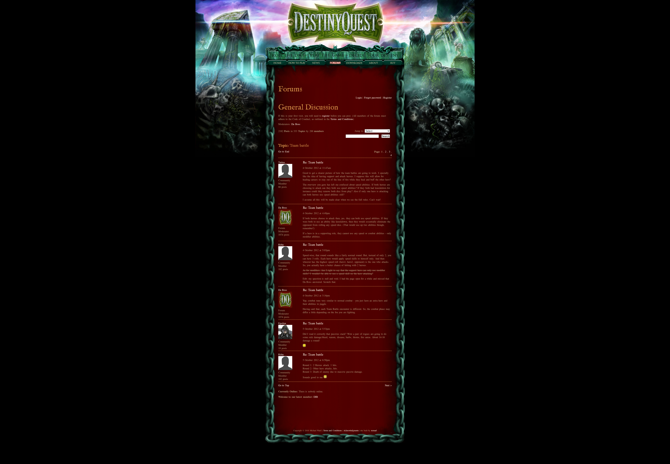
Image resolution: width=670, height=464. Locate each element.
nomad (374, 430)
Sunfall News (315, 62)
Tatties (281, 162)
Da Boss (295, 124)
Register (387, 97)
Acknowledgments (351, 430)
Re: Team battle (313, 162)
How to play (296, 62)
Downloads (354, 62)
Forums (335, 62)
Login (359, 97)
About (373, 62)
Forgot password (372, 97)
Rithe (281, 244)
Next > (388, 385)
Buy (392, 62)
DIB (316, 396)
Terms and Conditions (341, 119)
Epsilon (282, 323)
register (326, 115)
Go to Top (283, 385)
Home (277, 62)
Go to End (283, 151)
